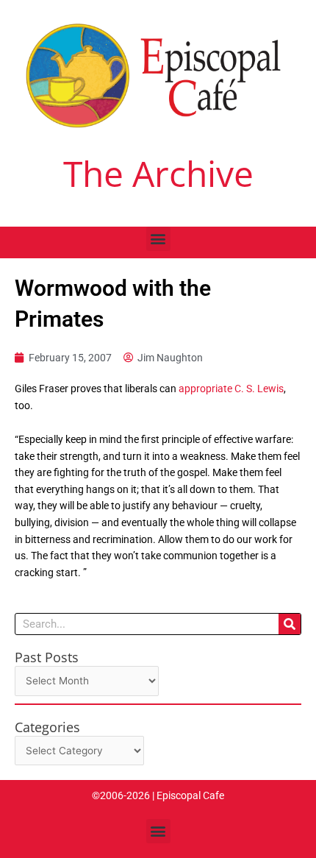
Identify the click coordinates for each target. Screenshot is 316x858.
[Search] (290, 624)
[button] (158, 239)
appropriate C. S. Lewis (231, 388)
